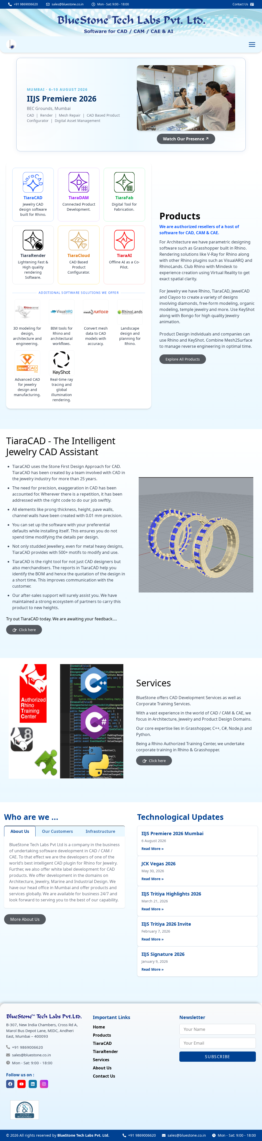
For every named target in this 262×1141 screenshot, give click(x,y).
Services (101, 1059)
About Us (19, 831)
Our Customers (57, 831)
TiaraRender (105, 1051)
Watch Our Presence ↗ (186, 139)
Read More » (152, 848)
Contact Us (104, 1076)
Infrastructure (100, 831)
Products (102, 1035)
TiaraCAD (102, 1043)
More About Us (25, 919)
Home (99, 1027)
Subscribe (217, 1056)
